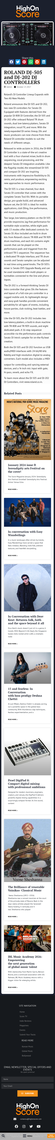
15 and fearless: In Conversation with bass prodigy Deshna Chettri (25, 694)
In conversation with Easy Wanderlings (25, 533)
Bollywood (26, 1055)
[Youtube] (38, 1126)
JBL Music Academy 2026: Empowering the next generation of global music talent (25, 962)
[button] (3, 1135)
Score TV (23, 1016)
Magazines (24, 1025)
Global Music (27, 1051)
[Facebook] (16, 1126)
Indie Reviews (25, 1021)
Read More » (12, 489)
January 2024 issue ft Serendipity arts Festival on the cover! (26, 468)
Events (22, 1030)
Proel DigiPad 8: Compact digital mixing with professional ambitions (26, 783)
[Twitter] (31, 1126)
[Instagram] (24, 1126)
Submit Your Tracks (28, 1034)
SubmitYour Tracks (51, 1135)
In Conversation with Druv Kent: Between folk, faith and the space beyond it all (26, 619)
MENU (29, 1136)
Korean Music (27, 1046)
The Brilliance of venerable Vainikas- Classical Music (26, 888)
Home (22, 1011)
